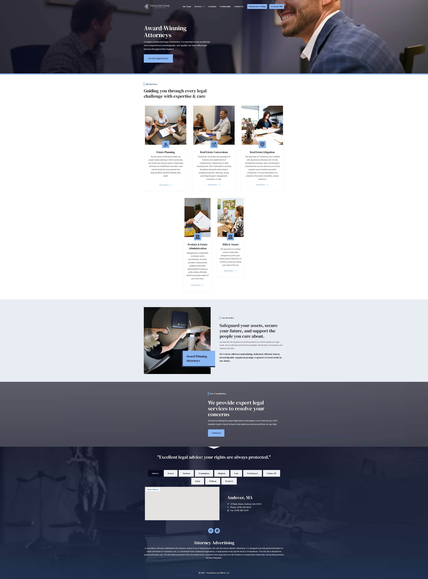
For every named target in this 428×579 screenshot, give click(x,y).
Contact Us (238, 6)
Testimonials (225, 6)
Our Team (186, 6)
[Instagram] (210, 530)
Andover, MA (240, 498)
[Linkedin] (217, 530)
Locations (212, 6)
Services (198, 6)
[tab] (155, 473)
